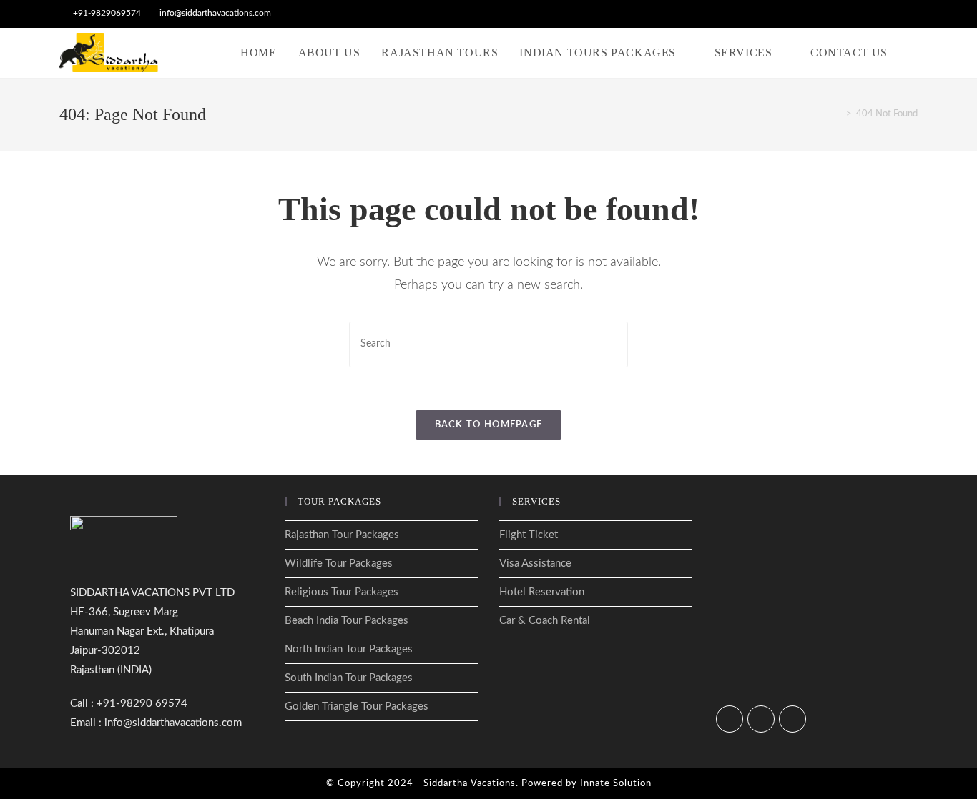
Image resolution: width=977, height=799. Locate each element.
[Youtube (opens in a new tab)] (911, 13)
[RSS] (792, 719)
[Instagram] (761, 719)
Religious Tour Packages (341, 592)
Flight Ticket (528, 535)
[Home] (838, 114)
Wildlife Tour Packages (339, 563)
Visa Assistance (535, 563)
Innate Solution (616, 783)
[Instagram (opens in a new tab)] (897, 13)
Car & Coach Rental (544, 620)
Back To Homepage (489, 425)
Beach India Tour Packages (346, 620)
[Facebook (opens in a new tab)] (881, 13)
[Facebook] (729, 719)
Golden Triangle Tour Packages (356, 706)
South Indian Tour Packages (349, 678)
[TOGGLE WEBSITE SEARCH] (913, 53)
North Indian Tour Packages (349, 649)
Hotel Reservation (541, 592)
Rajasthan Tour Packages (342, 535)
